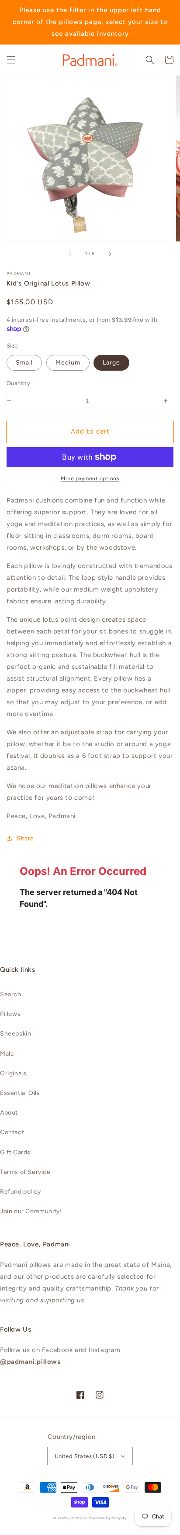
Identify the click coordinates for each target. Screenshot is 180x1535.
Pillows (10, 1014)
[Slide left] (70, 253)
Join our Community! (31, 1211)
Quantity (18, 383)
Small (24, 362)
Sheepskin (15, 1033)
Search (10, 994)
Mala (7, 1053)
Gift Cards (15, 1152)
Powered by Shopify (107, 1518)
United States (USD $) (84, 1456)
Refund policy (20, 1191)
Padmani (78, 1518)
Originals (13, 1073)
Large (111, 362)
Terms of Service (25, 1172)
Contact (12, 1132)
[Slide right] (109, 253)
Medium (67, 362)
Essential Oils (20, 1093)
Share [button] (25, 838)
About (9, 1112)
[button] (11, 59)
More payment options (90, 478)
